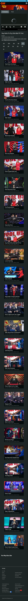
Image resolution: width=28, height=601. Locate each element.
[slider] (14, 24)
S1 (3, 49)
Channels (3, 577)
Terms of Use (22, 0)
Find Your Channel (18, 577)
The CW (2, 3)
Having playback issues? (22, 29)
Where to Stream (18, 574)
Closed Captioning (5, 584)
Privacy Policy (15, 0)
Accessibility (4, 585)
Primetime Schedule (18, 572)
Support (3, 578)
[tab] (5, 11)
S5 (8, 46)
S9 (14, 43)
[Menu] (26, 3)
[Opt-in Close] (26, 0)
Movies (3, 574)
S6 (3, 46)
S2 (22, 46)
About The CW (17, 584)
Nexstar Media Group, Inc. (19, 585)
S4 (13, 46)
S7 (23, 43)
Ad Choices (4, 587)
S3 (17, 46)
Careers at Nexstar (18, 587)
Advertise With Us (5, 590)
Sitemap (16, 588)
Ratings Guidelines (5, 588)
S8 (18, 43)
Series (3, 572)
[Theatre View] (18, 26)
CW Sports (4, 575)
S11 (4, 43)
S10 (9, 43)
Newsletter (17, 575)
